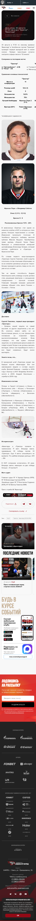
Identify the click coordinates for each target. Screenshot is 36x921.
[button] (11, 504)
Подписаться (18, 705)
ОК (18, 915)
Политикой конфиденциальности (14, 713)
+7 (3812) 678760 (18, 881)
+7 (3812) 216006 (18, 879)
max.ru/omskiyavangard (18, 657)
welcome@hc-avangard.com (18, 888)
